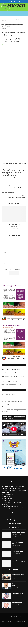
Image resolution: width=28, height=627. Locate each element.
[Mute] (22, 434)
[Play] (3, 434)
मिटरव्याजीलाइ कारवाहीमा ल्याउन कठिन (9, 373)
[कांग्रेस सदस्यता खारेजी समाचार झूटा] (6, 544)
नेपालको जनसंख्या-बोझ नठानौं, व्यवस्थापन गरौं (10, 376)
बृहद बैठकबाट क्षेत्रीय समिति (17, 551)
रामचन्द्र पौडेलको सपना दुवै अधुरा (18, 561)
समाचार (9, 19)
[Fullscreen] (24, 434)
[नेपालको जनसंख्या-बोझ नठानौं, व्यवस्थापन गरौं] (6, 596)
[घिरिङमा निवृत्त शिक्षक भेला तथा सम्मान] (6, 577)
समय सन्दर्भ (20, 401)
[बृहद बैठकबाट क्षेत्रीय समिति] (6, 554)
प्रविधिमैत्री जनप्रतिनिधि (6, 381)
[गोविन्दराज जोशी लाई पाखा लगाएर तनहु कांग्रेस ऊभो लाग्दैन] (6, 535)
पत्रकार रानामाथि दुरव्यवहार (14, 224)
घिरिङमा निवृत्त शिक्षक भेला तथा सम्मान (9, 369)
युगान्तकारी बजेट (11, 398)
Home (3, 19)
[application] (14, 429)
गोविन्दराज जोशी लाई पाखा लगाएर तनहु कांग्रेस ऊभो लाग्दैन (18, 533)
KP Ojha (4, 398)
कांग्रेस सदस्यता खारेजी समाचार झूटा (18, 542)
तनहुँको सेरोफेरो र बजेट (12, 394)
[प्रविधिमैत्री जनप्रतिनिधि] (6, 605)
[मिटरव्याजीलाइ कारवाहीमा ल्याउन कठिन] (6, 586)
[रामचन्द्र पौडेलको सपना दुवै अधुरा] (6, 563)
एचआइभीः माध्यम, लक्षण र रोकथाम (8, 384)
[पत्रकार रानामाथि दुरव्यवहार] (14, 214)
